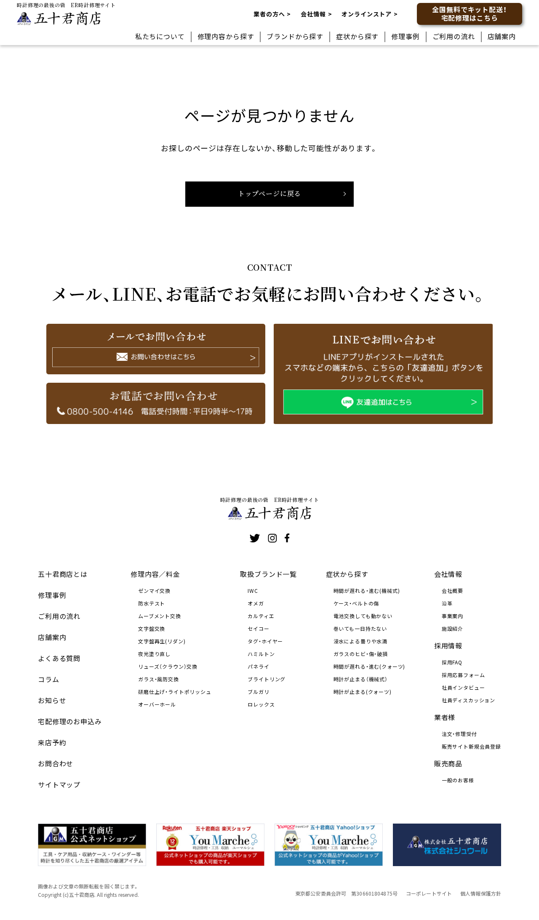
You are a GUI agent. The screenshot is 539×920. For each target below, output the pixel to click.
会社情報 (313, 14)
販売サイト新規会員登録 (471, 746)
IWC (253, 590)
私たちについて (160, 36)
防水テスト (151, 603)
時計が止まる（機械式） (361, 679)
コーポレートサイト (429, 893)
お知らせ (52, 700)
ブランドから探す (295, 36)
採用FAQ (452, 662)
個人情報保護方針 (480, 893)
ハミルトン (261, 653)
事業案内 (452, 615)
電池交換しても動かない (363, 615)
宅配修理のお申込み (70, 721)
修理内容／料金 (155, 574)
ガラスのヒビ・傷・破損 (361, 653)
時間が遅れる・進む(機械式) (367, 590)
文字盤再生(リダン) (161, 641)
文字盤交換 (151, 628)
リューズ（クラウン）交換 (167, 666)
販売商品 (448, 763)
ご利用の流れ (453, 36)
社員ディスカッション (468, 700)
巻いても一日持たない (360, 628)
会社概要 (452, 590)
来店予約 (52, 742)
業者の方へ (269, 14)
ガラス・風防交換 (158, 679)
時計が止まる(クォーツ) (363, 691)
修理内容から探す (225, 36)
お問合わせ (55, 763)
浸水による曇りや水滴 (360, 641)
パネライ (258, 666)
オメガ (256, 603)
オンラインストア (367, 14)
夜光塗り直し (154, 653)
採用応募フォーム (463, 674)
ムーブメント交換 (159, 615)
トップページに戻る (270, 193)
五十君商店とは (63, 574)
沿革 (447, 603)
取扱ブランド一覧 (268, 574)
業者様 (445, 717)
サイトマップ (59, 784)
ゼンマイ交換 (154, 590)
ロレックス (261, 704)
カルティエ (261, 615)
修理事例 (405, 36)
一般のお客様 (458, 780)
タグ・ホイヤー (265, 641)
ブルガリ (258, 691)
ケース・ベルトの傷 (356, 603)
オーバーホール (157, 704)
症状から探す (357, 36)
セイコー (258, 628)
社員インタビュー (463, 687)
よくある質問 (59, 658)
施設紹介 (452, 628)
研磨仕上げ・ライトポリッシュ (174, 691)
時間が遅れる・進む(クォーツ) (370, 666)
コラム (48, 679)
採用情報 (448, 645)
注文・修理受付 (459, 733)
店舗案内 (502, 36)
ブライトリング (267, 679)
